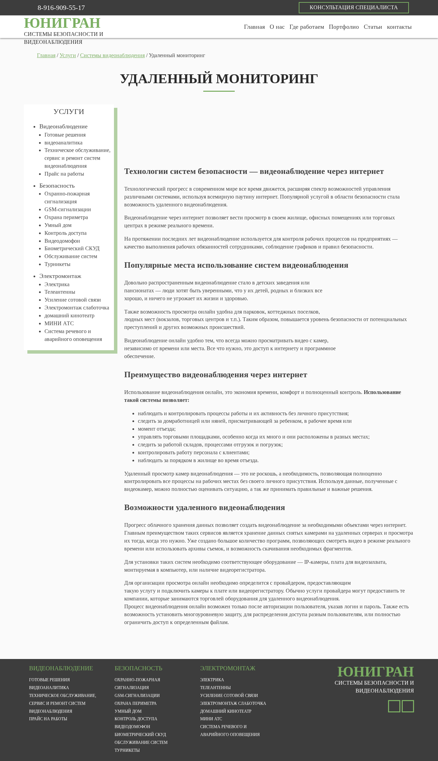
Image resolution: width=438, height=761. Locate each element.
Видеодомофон (62, 241)
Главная (254, 26)
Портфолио (344, 26)
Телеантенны (59, 292)
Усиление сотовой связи (72, 300)
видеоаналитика (63, 142)
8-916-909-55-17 (61, 7)
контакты (399, 26)
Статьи (373, 26)
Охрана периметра (66, 217)
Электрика (56, 284)
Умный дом (58, 225)
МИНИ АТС (59, 323)
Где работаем (306, 26)
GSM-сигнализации (67, 209)
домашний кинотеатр (69, 315)
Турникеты (57, 264)
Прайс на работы (64, 174)
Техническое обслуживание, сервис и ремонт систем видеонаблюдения (77, 158)
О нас (277, 26)
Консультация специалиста (354, 7)
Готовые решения (65, 135)
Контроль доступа (65, 233)
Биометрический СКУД (72, 248)
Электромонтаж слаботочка (76, 307)
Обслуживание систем (70, 256)
